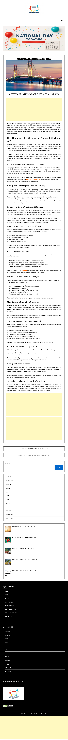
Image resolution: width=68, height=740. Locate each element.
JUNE (7, 495)
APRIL (8, 488)
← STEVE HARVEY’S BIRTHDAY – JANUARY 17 (34, 449)
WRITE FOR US (9, 602)
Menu (63, 21)
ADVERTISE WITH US (10, 609)
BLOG (6, 595)
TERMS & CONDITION (11, 613)
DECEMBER (9, 518)
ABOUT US (8, 598)
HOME (6, 591)
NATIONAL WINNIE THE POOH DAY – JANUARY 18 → (34, 455)
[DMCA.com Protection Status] (8, 706)
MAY (7, 492)
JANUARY (9, 477)
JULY (7, 499)
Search (7, 463)
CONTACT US (8, 616)
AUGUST (8, 503)
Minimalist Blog (34, 714)
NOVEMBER (9, 514)
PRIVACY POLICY (9, 605)
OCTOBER (9, 511)
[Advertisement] (34, 109)
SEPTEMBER (10, 507)
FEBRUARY (9, 480)
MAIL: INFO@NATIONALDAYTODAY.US (14, 681)
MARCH (8, 484)
